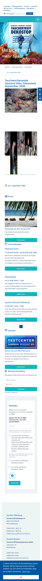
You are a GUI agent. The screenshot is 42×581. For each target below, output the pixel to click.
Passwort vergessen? (11, 392)
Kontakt (34, 6)
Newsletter (30, 8)
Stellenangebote (19, 8)
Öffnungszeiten (17, 6)
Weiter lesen (21, 269)
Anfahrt (26, 6)
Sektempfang (10, 277)
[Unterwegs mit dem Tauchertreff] (21, 214)
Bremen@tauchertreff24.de (19, 558)
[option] (21, 100)
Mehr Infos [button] (26, 572)
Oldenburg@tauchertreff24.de (20, 534)
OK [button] (21, 577)
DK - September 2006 (13, 72)
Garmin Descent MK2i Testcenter (17, 351)
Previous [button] (9, 151)
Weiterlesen (21, 240)
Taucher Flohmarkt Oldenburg (17, 302)
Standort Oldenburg (14, 515)
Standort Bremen (13, 539)
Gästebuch (7, 10)
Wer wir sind (8, 8)
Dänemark (28, 67)
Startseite (7, 6)
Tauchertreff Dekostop (21, 35)
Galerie (7, 67)
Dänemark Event (12, 249)
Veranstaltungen (17, 67)
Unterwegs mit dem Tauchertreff (17, 229)
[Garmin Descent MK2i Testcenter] (21, 342)
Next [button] (33, 151)
